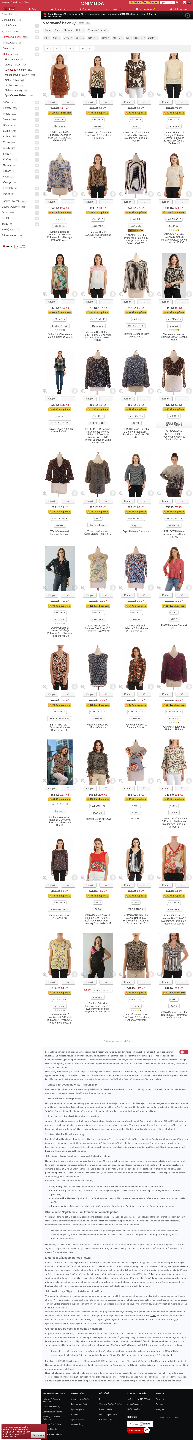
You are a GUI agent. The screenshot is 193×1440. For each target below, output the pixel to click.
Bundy (6, 148)
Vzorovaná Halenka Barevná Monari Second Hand (174, 337)
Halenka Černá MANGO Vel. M (98, 820)
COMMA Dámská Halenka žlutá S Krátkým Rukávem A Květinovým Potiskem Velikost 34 (60, 1018)
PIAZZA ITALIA (60, 423)
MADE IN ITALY (60, 909)
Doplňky (6, 218)
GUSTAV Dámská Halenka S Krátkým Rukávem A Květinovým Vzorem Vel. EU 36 (174, 238)
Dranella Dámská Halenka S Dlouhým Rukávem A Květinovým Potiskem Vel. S (59, 236)
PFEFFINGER (98, 423)
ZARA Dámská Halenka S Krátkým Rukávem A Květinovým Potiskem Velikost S (174, 822)
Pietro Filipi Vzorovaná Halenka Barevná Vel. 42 (59, 335)
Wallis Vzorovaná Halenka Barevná (59, 532)
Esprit (135, 525)
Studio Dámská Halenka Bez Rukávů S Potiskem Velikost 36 (98, 135)
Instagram (160, 1409)
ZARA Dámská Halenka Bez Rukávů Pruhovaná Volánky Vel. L (174, 1015)
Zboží (11, 9)
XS (56, 48)
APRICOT (173, 525)
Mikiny (6, 142)
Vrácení (74, 1414)
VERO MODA (135, 909)
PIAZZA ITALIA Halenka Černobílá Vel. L (60, 430)
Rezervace (114, 8)
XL (83, 48)
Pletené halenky (13, 90)
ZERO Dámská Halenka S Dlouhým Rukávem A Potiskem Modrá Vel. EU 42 (136, 433)
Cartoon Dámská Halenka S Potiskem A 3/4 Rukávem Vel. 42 (136, 628)
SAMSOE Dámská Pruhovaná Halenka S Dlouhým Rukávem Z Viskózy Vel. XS (136, 239)
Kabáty (7, 171)
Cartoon (136, 619)
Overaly (7, 165)
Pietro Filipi (59, 326)
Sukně (6, 131)
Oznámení (59, 9)
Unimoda (59, 126)
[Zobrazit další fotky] (74, 94)
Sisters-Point (98, 525)
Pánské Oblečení (11, 201)
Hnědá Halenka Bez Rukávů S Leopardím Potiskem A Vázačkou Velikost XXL (59, 136)
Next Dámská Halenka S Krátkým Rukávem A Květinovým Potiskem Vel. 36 (136, 136)
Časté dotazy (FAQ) (80, 1399)
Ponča (6, 194)
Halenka (135, 818)
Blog (101, 1399)
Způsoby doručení (79, 1404)
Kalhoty (7, 108)
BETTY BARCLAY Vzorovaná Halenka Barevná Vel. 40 (59, 727)
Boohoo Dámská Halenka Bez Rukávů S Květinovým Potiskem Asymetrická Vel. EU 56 (97, 1007)
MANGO (97, 813)
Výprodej (6, 31)
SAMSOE (136, 226)
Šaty (5, 48)
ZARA (174, 812)
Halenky (7, 54)
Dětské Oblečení (11, 206)
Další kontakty (133, 1409)
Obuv (5, 212)
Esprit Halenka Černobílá (135, 531)
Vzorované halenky (15, 69)
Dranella (60, 226)
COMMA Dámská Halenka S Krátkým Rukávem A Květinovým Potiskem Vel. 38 (59, 631)
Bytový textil (8, 229)
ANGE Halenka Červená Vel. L (174, 626)
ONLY (160, 1129)
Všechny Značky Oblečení (110, 1404)
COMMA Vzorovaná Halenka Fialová (174, 728)
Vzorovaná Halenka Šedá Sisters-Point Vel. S (97, 532)
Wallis (59, 525)
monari (174, 326)
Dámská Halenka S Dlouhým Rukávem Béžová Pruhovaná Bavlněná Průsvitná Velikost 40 (173, 138)
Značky (86, 9)
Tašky (5, 224)
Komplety (8, 188)
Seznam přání (147, 8)
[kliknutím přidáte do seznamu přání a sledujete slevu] (68, 102)
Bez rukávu (11, 85)
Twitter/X (159, 1404)
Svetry (6, 119)
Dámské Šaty (77, 1424)
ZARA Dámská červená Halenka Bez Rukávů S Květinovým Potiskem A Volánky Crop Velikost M (98, 919)
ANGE (174, 619)
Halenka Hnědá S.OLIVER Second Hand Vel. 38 (98, 235)
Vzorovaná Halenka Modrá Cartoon (97, 726)
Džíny (6, 125)
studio (98, 126)
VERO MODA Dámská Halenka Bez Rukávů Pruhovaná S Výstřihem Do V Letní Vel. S (136, 919)
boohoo (97, 997)
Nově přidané (9, 25)
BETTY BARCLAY (60, 719)
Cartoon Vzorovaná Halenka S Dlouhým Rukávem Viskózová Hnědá (60, 821)
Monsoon (97, 326)
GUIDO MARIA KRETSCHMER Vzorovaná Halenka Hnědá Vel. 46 (174, 435)
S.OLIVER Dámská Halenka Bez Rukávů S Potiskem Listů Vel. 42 (97, 628)
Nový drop (7, 14)
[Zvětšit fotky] (44, 94)
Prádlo (6, 113)
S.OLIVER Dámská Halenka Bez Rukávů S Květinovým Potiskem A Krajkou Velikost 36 (174, 919)
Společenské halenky (16, 95)
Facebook (160, 1399)
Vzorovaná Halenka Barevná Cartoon (136, 726)
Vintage (7, 182)
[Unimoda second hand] (92, 5)
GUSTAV (174, 226)
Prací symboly (105, 1409)
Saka (6, 153)
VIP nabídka (8, 20)
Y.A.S (136, 1006)
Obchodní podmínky (108, 1414)
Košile (6, 136)
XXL (91, 48)
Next (135, 126)
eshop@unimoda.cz (136, 1404)
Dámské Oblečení (11, 37)
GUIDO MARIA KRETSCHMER (174, 424)
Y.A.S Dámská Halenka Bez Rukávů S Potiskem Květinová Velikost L (136, 1017)
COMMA (59, 619)
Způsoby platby (78, 1409)
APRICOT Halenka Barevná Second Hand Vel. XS (174, 534)
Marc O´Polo (135, 326)
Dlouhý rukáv (12, 64)
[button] (60, 119)
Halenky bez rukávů (52, 1424)
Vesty (6, 176)
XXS (49, 48)
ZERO (136, 423)
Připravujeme (10, 42)
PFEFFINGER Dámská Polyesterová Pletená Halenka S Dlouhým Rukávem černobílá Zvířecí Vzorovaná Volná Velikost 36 (98, 436)
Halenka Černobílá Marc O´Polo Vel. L (136, 335)
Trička (6, 102)
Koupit (51, 102)
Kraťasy (7, 159)
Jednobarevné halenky (17, 75)
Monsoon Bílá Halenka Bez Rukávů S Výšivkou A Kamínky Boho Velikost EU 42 (97, 336)
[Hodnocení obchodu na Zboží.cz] (138, 1432)
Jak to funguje (180, 9)
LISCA (135, 812)
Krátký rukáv (12, 80)
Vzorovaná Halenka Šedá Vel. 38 (59, 917)
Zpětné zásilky (77, 1419)
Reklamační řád (106, 1419)
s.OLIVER (97, 226)
